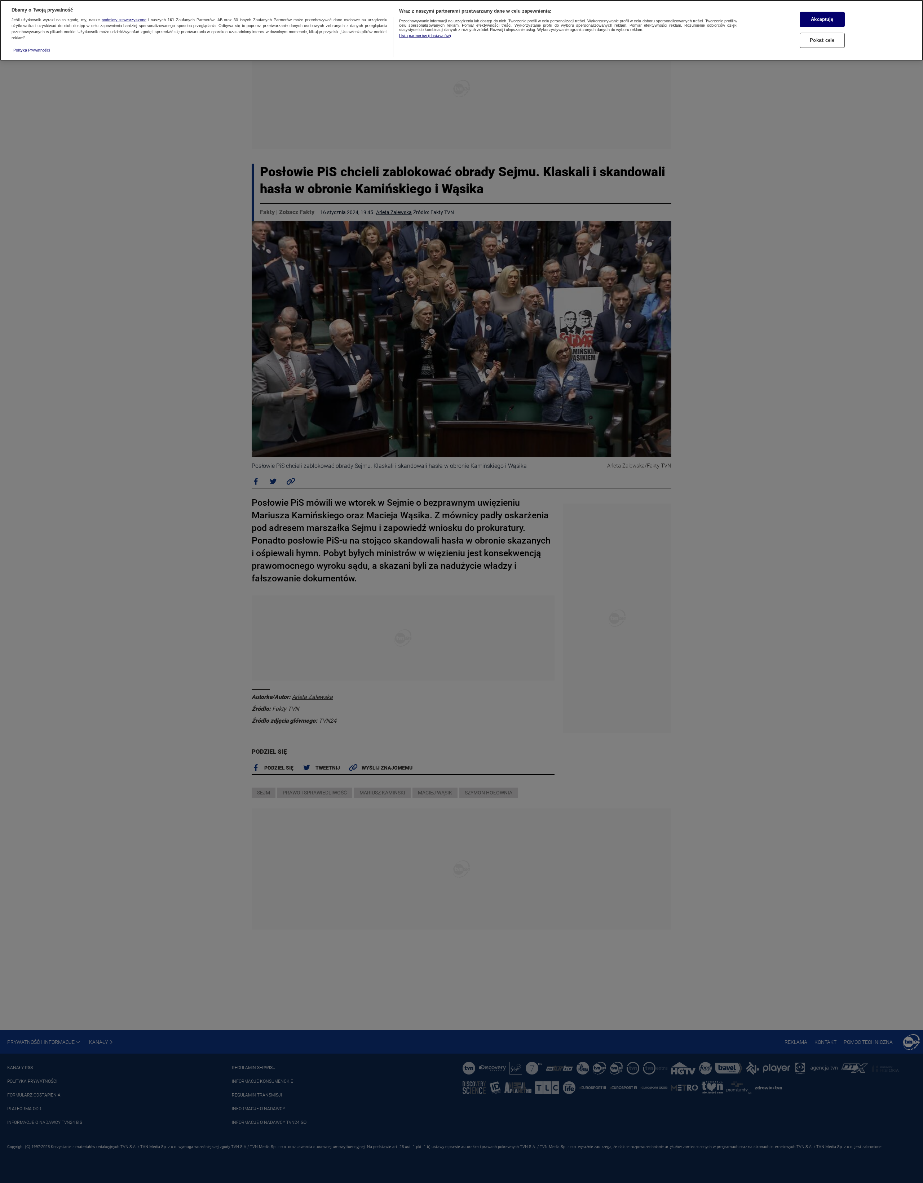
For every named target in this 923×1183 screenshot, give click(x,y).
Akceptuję (822, 19)
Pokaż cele (822, 40)
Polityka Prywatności (31, 50)
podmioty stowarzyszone (124, 20)
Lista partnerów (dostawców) (425, 36)
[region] (461, 30)
